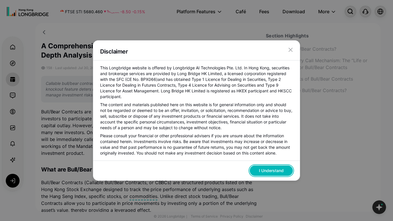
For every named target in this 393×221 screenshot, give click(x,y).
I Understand (271, 170)
